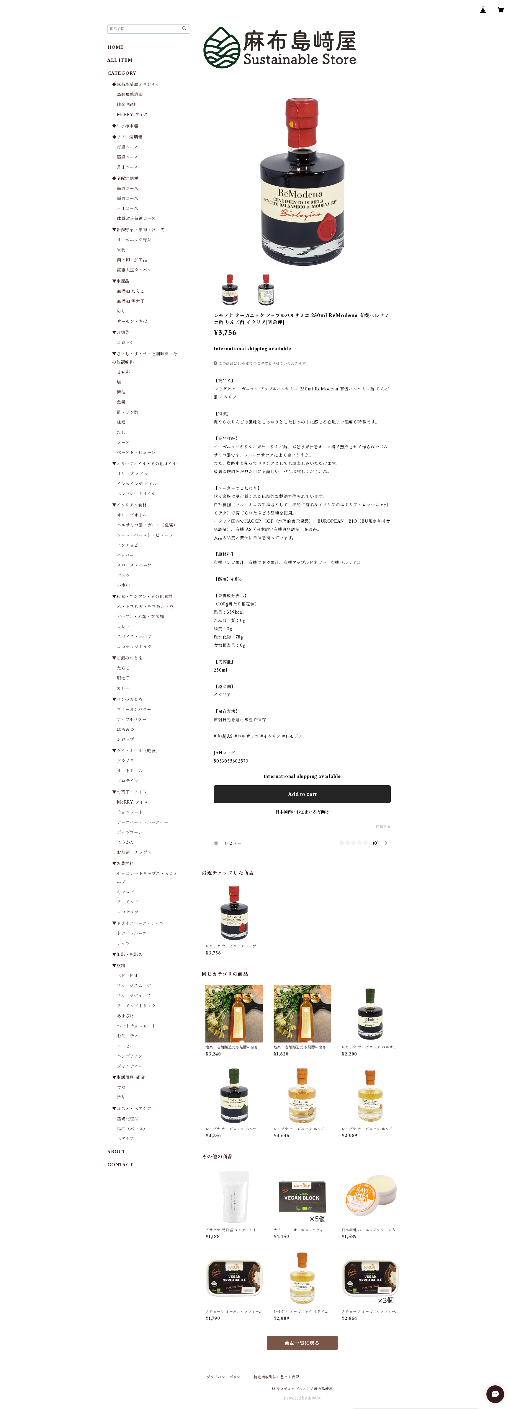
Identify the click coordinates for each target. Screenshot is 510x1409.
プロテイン (127, 780)
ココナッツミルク (134, 646)
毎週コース (127, 147)
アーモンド (128, 902)
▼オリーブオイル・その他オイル (144, 463)
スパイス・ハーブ (134, 565)
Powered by (296, 1398)
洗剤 (121, 1097)
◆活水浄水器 (125, 125)
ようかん (125, 842)
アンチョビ (127, 545)
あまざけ (125, 1016)
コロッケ (125, 342)
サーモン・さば (132, 321)
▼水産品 (121, 281)
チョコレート (130, 812)
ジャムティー (130, 1066)
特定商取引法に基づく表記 (276, 1377)
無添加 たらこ (131, 291)
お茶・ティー (130, 1036)
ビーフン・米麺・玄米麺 (140, 616)
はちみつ (125, 729)
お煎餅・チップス (134, 852)
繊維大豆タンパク (134, 270)
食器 (121, 1087)
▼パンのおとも (127, 699)
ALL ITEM (119, 60)
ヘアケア (125, 1138)
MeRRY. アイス (132, 114)
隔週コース (127, 157)
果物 (121, 250)
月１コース (127, 167)
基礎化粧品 (128, 1118)
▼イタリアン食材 (129, 505)
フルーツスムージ (134, 985)
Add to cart (302, 794)
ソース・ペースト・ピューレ (145, 535)
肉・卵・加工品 (132, 260)
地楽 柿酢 (126, 104)
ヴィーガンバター (134, 709)
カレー (123, 626)
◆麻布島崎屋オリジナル (136, 84)
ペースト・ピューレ (136, 452)
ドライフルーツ (132, 933)
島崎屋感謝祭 (130, 94)
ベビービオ (127, 975)
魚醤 (121, 402)
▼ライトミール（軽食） (136, 750)
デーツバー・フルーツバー (143, 822)
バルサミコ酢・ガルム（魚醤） (147, 525)
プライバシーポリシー (225, 1377)
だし (121, 432)
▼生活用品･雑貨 (128, 1077)
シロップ (125, 739)
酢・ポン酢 (128, 412)
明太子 (123, 678)
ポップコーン (130, 832)
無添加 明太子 (131, 301)
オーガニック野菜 (134, 239)
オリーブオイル (132, 515)
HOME (115, 47)
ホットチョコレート (136, 1026)
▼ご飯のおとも (127, 658)
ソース (123, 442)
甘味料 (123, 372)
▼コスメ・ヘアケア (131, 1108)
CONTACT (120, 1164)
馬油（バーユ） (132, 1128)
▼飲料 (118, 965)
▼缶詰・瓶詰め (127, 954)
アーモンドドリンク (136, 1006)
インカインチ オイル (137, 483)
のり (121, 311)
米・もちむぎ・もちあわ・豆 (145, 606)
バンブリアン (130, 1056)
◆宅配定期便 (125, 178)
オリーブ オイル (132, 473)
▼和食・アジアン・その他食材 (142, 596)
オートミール (130, 770)
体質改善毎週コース (136, 218)
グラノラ (125, 760)
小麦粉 (123, 585)
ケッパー (125, 555)
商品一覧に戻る (302, 1343)
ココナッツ (128, 912)
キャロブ (125, 892)
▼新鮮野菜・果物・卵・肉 (138, 229)
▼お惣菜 (121, 332)
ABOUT (116, 1151)
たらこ (123, 668)
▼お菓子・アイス (129, 792)
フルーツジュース (134, 995)
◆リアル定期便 (127, 137)
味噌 (121, 422)
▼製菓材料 (123, 863)
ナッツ (123, 943)
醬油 (121, 392)
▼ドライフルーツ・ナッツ (138, 923)
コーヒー (125, 1046)
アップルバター (132, 719)
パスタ (123, 575)
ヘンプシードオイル (136, 493)
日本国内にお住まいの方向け (302, 812)
